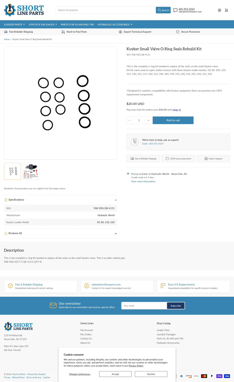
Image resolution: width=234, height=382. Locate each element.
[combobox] (113, 10)
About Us (85, 342)
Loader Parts (13, 24)
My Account (86, 330)
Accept (115, 374)
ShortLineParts (19, 374)
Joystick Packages (41, 24)
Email (145, 143)
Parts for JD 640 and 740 (77, 24)
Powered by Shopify (37, 374)
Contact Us (86, 338)
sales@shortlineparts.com (190, 11)
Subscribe (176, 305)
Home (7, 39)
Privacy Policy (136, 365)
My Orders (86, 334)
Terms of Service (33, 377)
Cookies (46, 377)
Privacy (7, 377)
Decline (151, 374)
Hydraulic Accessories (113, 24)
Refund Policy (18, 377)
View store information (143, 181)
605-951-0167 (156, 143)
